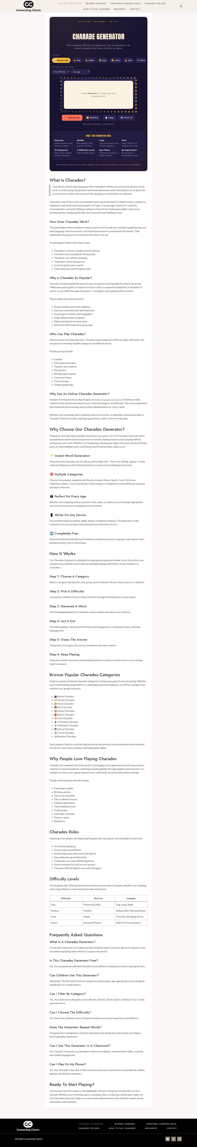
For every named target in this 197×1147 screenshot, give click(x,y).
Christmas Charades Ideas (125, 3)
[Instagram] (179, 1139)
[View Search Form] (181, 6)
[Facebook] (167, 1139)
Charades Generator (70, 3)
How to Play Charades (96, 9)
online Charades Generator (108, 399)
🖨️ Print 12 (126, 118)
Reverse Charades (96, 3)
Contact (135, 9)
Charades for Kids (155, 3)
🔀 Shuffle (92, 118)
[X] (173, 1139)
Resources (120, 9)
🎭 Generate (72, 117)
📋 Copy (109, 118)
